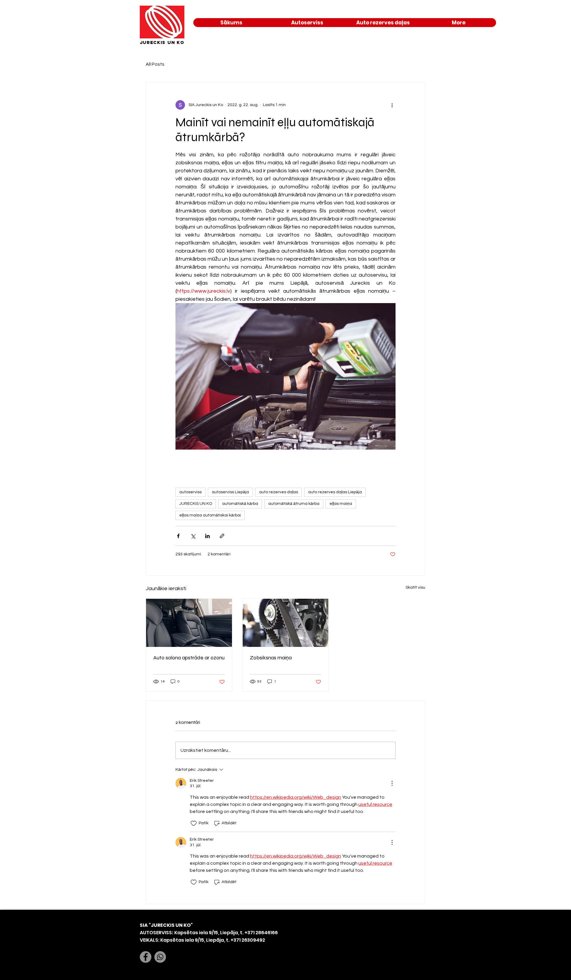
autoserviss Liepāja (230, 492)
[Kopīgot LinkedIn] (207, 536)
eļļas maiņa (341, 504)
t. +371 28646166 (258, 932)
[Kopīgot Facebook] (178, 536)
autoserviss (190, 492)
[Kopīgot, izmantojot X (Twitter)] (193, 536)
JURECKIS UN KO (195, 504)
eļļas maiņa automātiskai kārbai (210, 515)
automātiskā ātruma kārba (293, 504)
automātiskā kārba (240, 504)
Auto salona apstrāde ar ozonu (189, 657)
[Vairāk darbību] (392, 104)
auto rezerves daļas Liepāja (335, 492)
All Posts (155, 64)
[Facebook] (145, 957)
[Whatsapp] (160, 957)
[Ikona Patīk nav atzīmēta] (193, 823)
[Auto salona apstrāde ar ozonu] (189, 623)
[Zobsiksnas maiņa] (286, 623)
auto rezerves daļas (278, 492)
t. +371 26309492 (245, 940)
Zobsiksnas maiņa (271, 657)
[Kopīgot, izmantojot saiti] (222, 536)
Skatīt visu (415, 587)
